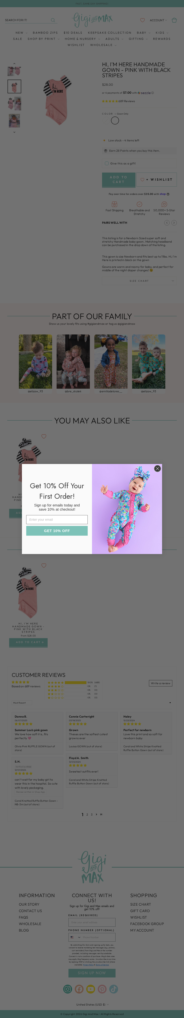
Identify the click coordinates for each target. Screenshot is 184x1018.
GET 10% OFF (57, 531)
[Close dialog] (157, 468)
